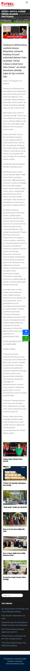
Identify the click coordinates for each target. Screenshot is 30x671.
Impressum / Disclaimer (14, 661)
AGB (24, 659)
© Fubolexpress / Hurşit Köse (13, 659)
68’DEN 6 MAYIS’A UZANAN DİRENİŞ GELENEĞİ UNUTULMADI (14, 14)
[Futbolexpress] (8, 6)
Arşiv (22, 663)
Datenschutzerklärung (13, 663)
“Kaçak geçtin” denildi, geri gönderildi (15, 507)
